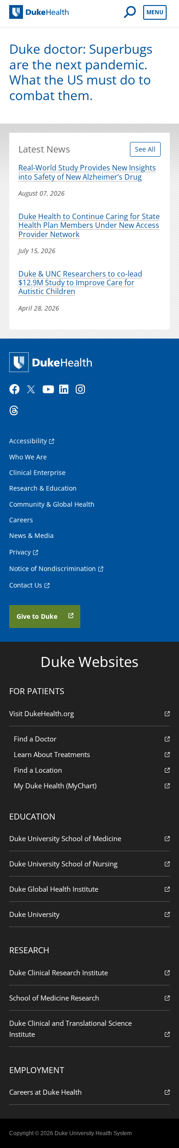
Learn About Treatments (52, 754)
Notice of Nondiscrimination (52, 568)
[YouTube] (49, 389)
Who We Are (28, 456)
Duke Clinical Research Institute (58, 972)
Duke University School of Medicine (65, 838)
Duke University (34, 914)
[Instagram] (83, 389)
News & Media (31, 535)
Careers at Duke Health (45, 1092)
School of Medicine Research (54, 997)
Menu (154, 12)
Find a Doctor (35, 738)
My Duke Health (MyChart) (55, 785)
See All (145, 149)
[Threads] (16, 410)
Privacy (20, 552)
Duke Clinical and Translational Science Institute (70, 1028)
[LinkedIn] (66, 389)
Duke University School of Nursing (63, 863)
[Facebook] (16, 389)
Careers (21, 519)
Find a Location (38, 770)
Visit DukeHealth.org (41, 713)
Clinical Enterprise (37, 472)
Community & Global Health (52, 504)
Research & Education (43, 488)
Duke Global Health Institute (53, 889)
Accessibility (28, 440)
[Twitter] (33, 389)
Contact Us (25, 585)
